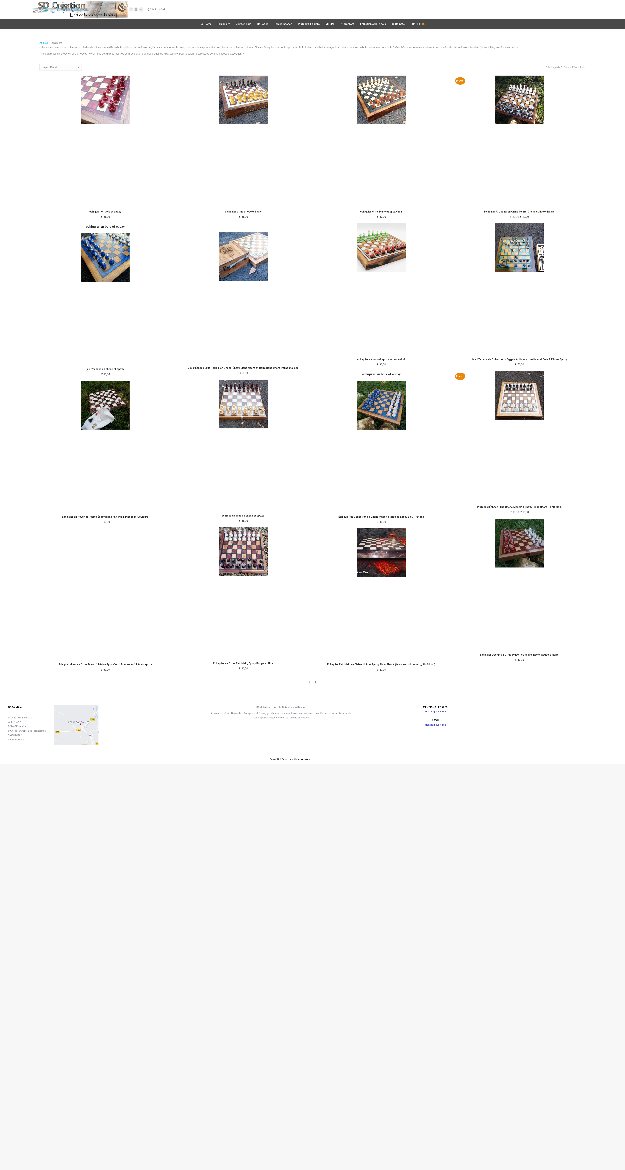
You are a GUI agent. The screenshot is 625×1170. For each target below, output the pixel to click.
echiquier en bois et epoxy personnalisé (381, 359)
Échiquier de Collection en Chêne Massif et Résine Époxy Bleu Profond (381, 516)
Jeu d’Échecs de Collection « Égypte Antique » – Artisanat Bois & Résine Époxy (519, 359)
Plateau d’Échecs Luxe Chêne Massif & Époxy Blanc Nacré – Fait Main (519, 507)
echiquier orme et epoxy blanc (243, 211)
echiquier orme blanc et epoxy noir (381, 211)
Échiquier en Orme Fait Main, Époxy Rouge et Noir (243, 663)
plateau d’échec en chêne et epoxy (243, 515)
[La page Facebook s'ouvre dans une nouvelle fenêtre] (131, 9)
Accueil (43, 42)
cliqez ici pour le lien (435, 711)
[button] (166, 203)
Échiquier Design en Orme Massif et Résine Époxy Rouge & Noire (519, 654)
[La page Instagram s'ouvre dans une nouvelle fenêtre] (136, 9)
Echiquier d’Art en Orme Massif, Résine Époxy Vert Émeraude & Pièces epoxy (105, 664)
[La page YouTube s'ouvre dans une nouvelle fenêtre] (141, 9)
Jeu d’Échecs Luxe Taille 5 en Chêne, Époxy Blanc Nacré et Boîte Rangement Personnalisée (243, 367)
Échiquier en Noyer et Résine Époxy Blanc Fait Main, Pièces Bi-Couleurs (105, 516)
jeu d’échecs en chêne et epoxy (105, 369)
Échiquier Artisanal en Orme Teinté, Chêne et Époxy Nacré (519, 211)
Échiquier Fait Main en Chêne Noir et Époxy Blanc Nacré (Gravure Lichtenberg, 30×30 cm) (381, 664)
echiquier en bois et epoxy (105, 211)
